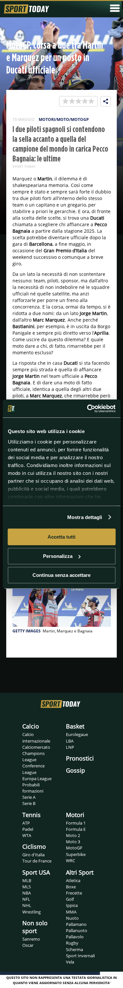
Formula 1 (76, 823)
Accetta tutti (61, 537)
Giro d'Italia (33, 855)
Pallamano (76, 924)
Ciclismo (34, 846)
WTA (26, 835)
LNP (70, 747)
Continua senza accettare (61, 575)
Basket (75, 726)
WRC (70, 860)
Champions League (33, 756)
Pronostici (80, 758)
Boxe (71, 887)
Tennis (31, 815)
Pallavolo (75, 937)
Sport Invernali (80, 956)
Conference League (33, 769)
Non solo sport (35, 927)
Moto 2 (73, 835)
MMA (71, 912)
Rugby (72, 943)
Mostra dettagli (84, 517)
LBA (69, 741)
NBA (26, 893)
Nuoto (72, 918)
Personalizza (57, 556)
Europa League (36, 778)
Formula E (76, 829)
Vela (70, 962)
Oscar (27, 945)
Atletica (73, 880)
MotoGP (74, 848)
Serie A (28, 797)
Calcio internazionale (36, 737)
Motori (75, 815)
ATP (26, 823)
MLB (26, 880)
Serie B (28, 803)
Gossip (75, 770)
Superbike (76, 854)
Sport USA (36, 872)
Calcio (30, 726)
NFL (26, 899)
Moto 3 (73, 842)
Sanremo (31, 939)
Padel (27, 829)
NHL (26, 905)
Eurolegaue (77, 734)
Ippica (72, 905)
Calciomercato (36, 747)
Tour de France (36, 861)
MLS (26, 887)
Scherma (74, 949)
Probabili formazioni (32, 788)
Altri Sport (79, 872)
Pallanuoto (76, 930)
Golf (70, 899)
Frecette (74, 893)
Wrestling (31, 912)
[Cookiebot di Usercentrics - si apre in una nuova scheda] (87, 408)
